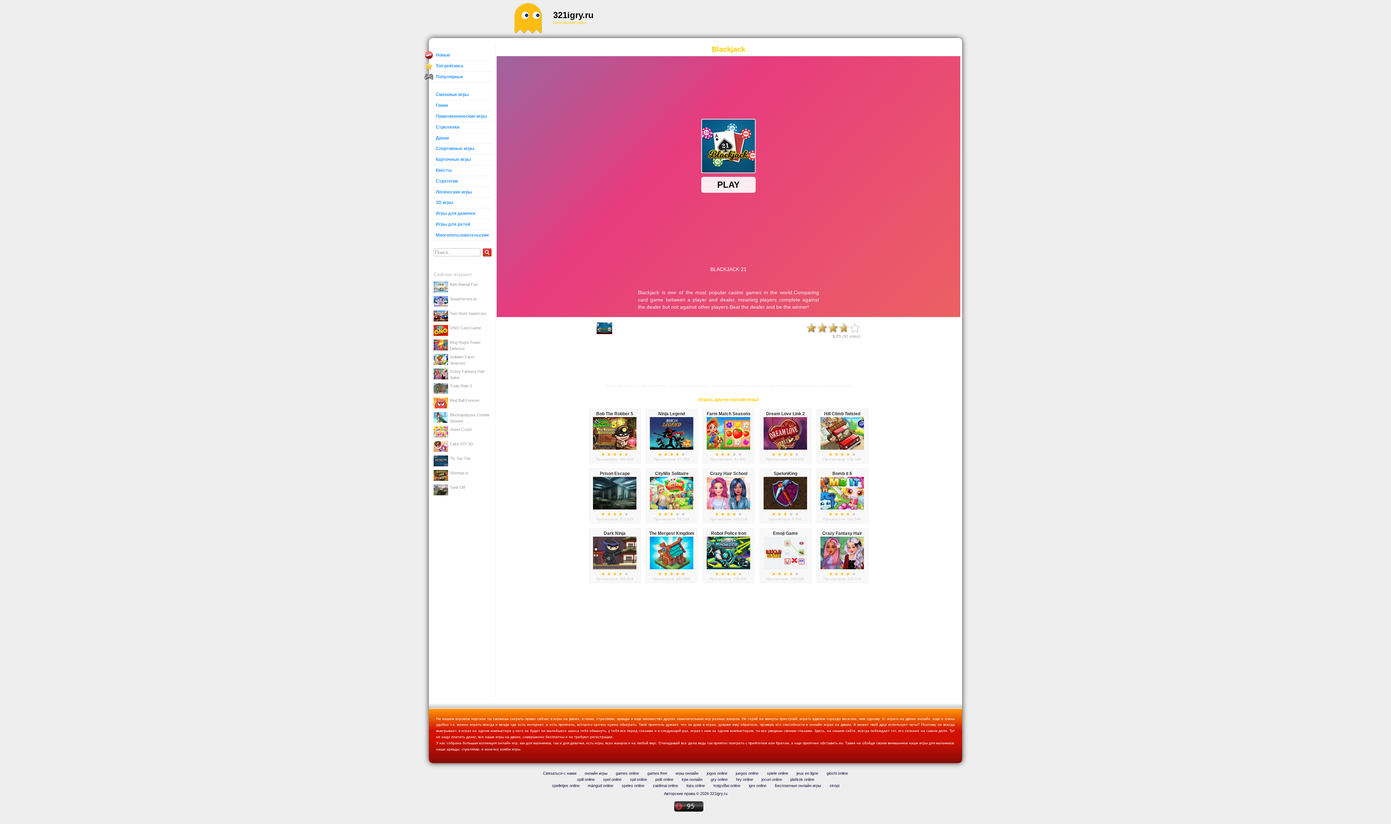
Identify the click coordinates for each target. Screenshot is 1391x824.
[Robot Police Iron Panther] (728, 567)
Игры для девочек (455, 213)
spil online (638, 779)
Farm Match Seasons (729, 413)
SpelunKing (785, 473)
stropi (834, 785)
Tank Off (457, 487)
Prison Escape (615, 473)
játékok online (802, 779)
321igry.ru (573, 15)
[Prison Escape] (614, 508)
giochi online (837, 773)
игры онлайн (687, 773)
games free (657, 773)
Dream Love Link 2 (785, 413)
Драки (442, 138)
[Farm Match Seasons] (728, 448)
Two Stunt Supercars (468, 313)
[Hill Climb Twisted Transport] (842, 448)
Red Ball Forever (465, 400)
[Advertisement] (745, 18)
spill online (586, 779)
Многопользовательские (462, 235)
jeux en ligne (807, 773)
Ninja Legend (671, 413)
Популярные (449, 76)
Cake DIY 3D (461, 444)
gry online (719, 779)
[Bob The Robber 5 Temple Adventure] (614, 448)
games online (627, 773)
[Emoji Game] (785, 567)
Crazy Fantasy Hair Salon (467, 374)
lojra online (695, 785)
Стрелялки (447, 127)
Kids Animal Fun (464, 284)
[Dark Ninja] (614, 567)
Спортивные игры (455, 148)
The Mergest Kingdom (671, 533)
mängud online (600, 785)
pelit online (664, 779)
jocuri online (771, 779)
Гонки (442, 105)
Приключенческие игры (461, 116)
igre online (757, 785)
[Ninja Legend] (671, 448)
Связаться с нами (559, 773)
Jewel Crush (461, 429)
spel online (612, 779)
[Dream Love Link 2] (785, 448)
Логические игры (454, 192)
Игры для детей (453, 224)
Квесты (444, 170)
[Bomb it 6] (842, 508)
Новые (443, 55)
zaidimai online (665, 785)
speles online (633, 785)
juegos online (747, 773)
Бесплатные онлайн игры (798, 785)
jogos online (717, 773)
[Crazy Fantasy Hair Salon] (842, 567)
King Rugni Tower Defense (465, 345)
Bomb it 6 (842, 473)
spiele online (777, 773)
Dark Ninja (615, 533)
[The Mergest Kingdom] (671, 567)
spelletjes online (566, 785)
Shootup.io (459, 473)
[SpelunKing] (785, 508)
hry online (744, 779)
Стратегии (447, 181)
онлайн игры (596, 773)
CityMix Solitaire (672, 473)
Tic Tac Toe (460, 458)
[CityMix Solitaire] (671, 508)
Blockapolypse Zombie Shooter (470, 418)
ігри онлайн (692, 779)
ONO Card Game (465, 328)
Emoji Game (785, 533)
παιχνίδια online (726, 785)
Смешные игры (452, 94)
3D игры (444, 202)
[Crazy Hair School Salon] (728, 508)
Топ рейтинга (449, 65)
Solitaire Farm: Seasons (462, 360)
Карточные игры (453, 159)
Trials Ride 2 (461, 386)
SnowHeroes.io (463, 299)
